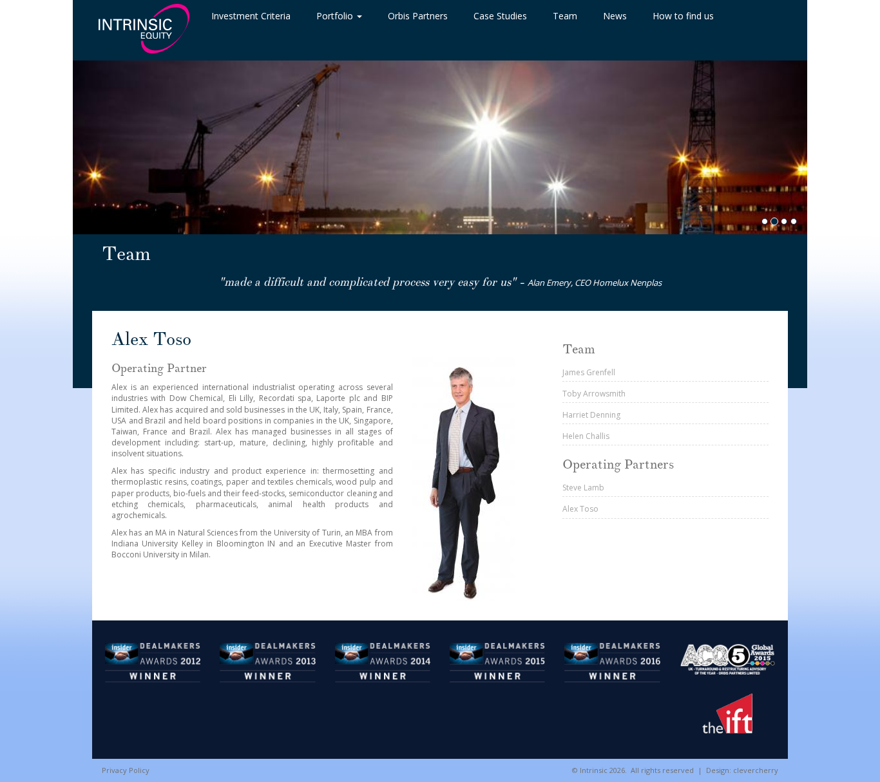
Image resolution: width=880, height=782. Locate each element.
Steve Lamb (583, 487)
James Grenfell (588, 372)
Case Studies (500, 16)
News (615, 16)
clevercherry (755, 770)
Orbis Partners (418, 16)
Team (565, 16)
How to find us (683, 16)
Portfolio (336, 16)
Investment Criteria (251, 16)
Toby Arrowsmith (594, 393)
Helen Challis (585, 436)
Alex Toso (580, 508)
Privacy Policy (125, 770)
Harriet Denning (591, 414)
